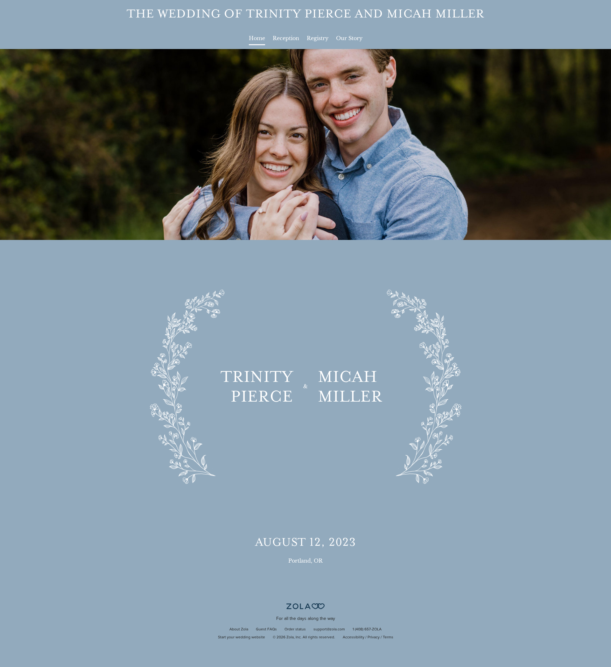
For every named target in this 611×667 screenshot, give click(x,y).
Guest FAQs (266, 629)
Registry (317, 38)
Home (257, 38)
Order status (295, 629)
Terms (388, 637)
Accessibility (353, 637)
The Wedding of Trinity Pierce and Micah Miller (305, 13)
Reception (286, 38)
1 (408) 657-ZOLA (367, 629)
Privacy (374, 637)
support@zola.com (329, 629)
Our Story (349, 38)
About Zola (238, 629)
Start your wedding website (241, 637)
